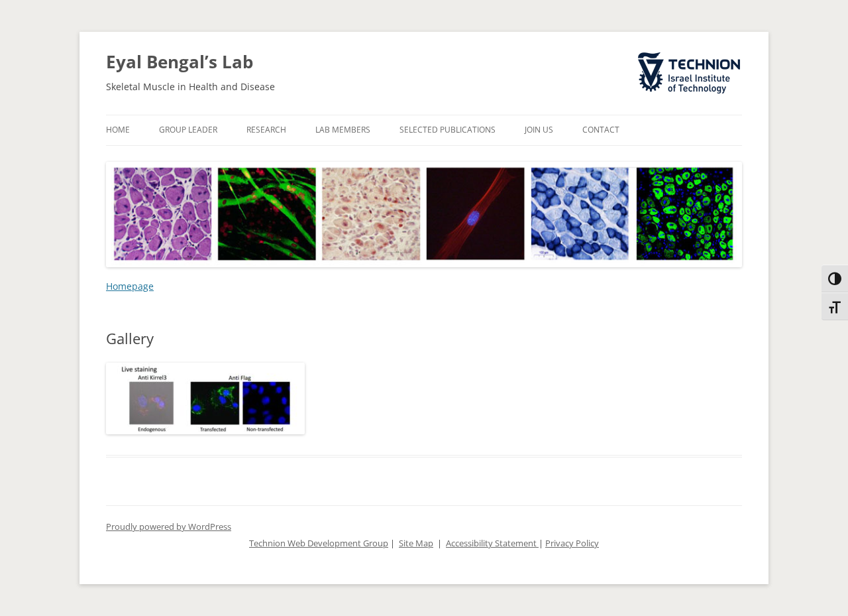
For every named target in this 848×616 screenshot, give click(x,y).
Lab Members (342, 129)
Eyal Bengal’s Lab (179, 62)
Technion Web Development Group (318, 543)
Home (118, 129)
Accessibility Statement (492, 543)
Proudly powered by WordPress (168, 526)
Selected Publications (447, 129)
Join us (539, 129)
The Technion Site (679, 53)
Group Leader (188, 129)
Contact (600, 129)
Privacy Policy (572, 543)
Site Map (416, 543)
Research (266, 129)
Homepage (130, 286)
